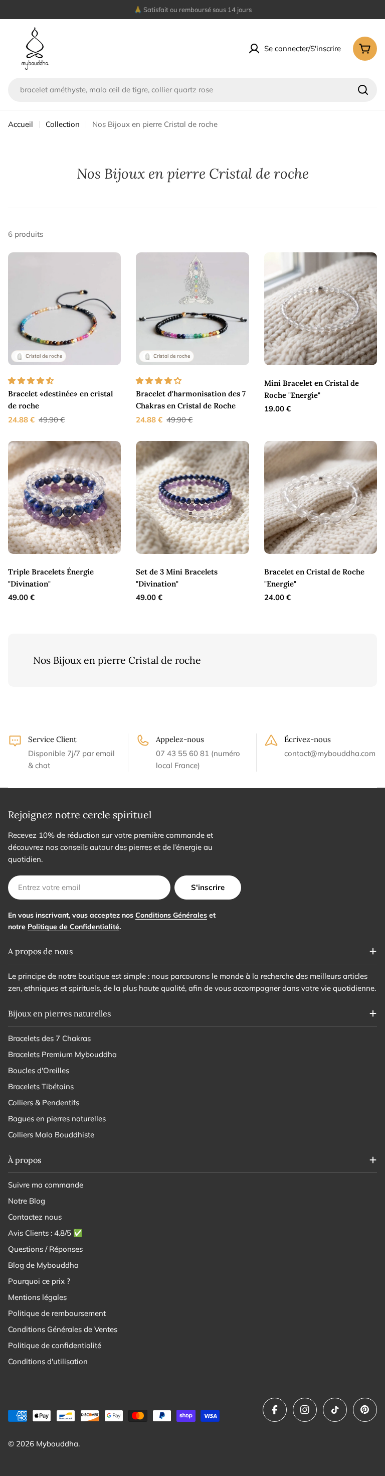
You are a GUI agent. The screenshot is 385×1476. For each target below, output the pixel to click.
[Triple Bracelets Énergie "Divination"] (64, 497)
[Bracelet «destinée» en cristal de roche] (64, 308)
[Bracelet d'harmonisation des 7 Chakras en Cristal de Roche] (192, 308)
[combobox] (192, 90)
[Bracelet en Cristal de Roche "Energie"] (320, 497)
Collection (63, 124)
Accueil (20, 124)
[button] (32, 380)
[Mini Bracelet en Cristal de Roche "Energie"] (320, 308)
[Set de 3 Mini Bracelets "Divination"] (192, 497)
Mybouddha (57, 1443)
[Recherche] (363, 90)
